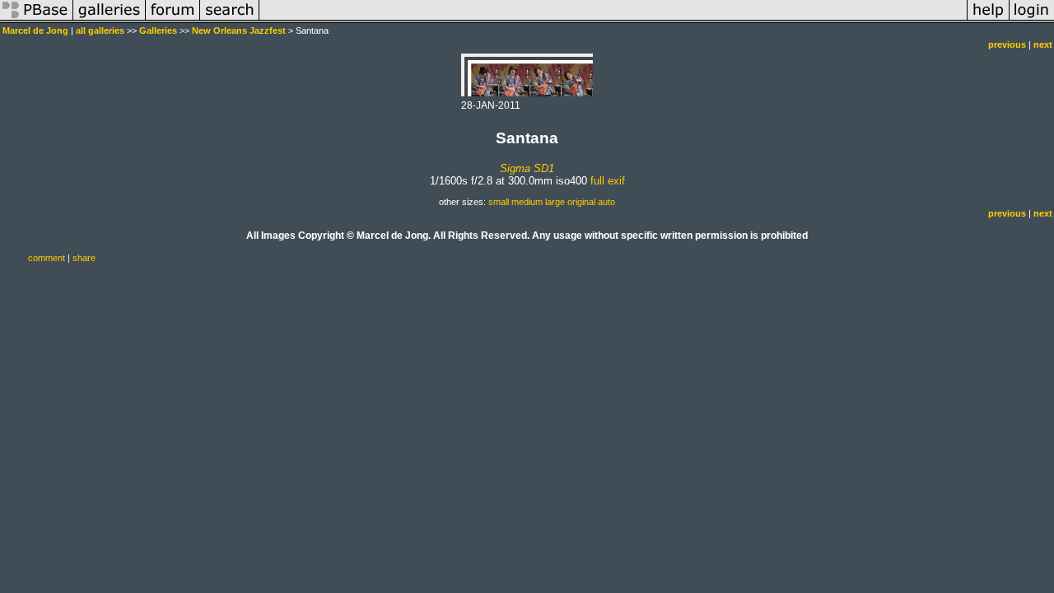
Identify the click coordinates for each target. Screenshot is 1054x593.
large (555, 202)
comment (46, 258)
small (498, 202)
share (84, 258)
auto (606, 202)
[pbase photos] (36, 20)
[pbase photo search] (229, 20)
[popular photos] (613, 20)
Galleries (158, 30)
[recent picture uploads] (109, 20)
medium (527, 202)
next (1042, 44)
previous (1007, 44)
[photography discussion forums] (173, 20)
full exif (607, 181)
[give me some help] (988, 20)
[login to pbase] (1032, 20)
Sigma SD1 (527, 168)
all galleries (100, 30)
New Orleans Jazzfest (239, 30)
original (581, 202)
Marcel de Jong (35, 30)
